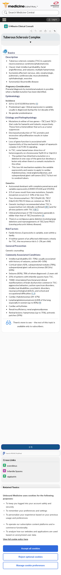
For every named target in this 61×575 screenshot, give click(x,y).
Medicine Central (20, 5)
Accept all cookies (30, 548)
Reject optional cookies (31, 557)
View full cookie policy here (15, 539)
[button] (53, 20)
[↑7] (30, 447)
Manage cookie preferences (30, 565)
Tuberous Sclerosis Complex (21, 37)
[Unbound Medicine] (55, 4)
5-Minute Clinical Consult (21, 26)
